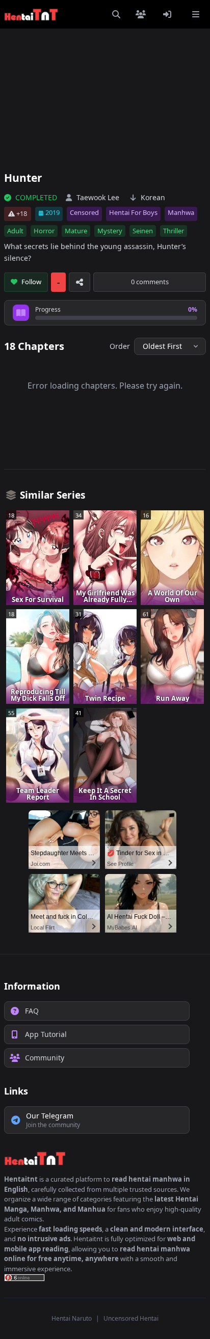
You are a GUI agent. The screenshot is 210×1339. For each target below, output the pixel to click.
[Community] (143, 14)
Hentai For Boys (133, 212)
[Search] (116, 14)
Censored (84, 212)
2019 (52, 212)
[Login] (169, 14)
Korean (153, 197)
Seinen (143, 230)
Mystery (109, 230)
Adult (15, 230)
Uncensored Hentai (131, 1318)
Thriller (173, 230)
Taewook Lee (97, 197)
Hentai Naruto (71, 1318)
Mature (76, 230)
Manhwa (181, 212)
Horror (44, 230)
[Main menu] (196, 14)
